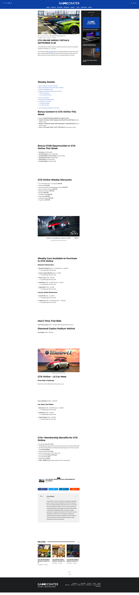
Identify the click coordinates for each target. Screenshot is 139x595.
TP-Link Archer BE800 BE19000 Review (90, 61)
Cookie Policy (89, 584)
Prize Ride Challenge (45, 103)
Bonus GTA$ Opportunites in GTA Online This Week (51, 87)
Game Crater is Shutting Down (90, 29)
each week (50, 51)
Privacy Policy (80, 584)
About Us (67, 584)
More (89, 7)
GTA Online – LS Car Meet (45, 101)
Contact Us (73, 584)
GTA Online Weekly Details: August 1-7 (73, 560)
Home (39, 35)
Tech (78, 7)
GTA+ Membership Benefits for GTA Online (49, 108)
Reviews (53, 7)
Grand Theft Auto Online (45, 35)
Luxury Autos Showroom (46, 94)
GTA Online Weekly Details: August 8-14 (58, 560)
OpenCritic (98, 586)
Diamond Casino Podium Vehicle (46, 99)
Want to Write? (97, 584)
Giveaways (84, 7)
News (48, 7)
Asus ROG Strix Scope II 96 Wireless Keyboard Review (89, 45)
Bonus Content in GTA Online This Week (48, 85)
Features (59, 7)
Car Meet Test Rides (44, 105)
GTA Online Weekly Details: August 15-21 (44, 561)
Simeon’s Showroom (44, 93)
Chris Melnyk (40, 37)
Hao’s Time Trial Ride (44, 97)
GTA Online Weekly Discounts (46, 89)
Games (72, 7)
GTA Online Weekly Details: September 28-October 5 (60, 480)
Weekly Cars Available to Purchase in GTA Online (50, 91)
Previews (66, 7)
